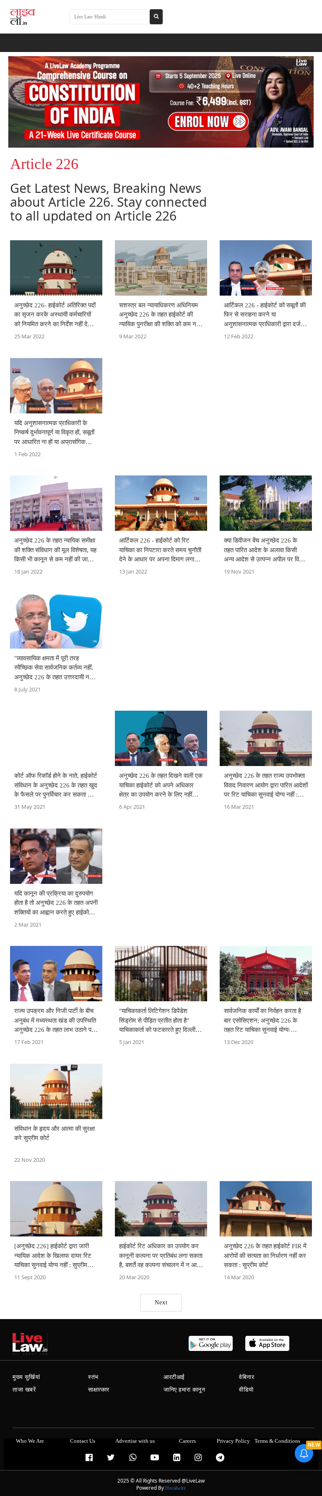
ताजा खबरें (24, 1390)
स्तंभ (93, 1377)
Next (161, 1302)
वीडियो (246, 1390)
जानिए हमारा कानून (184, 1390)
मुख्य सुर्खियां (26, 1377)
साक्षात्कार (98, 1390)
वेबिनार (246, 1377)
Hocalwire (175, 1488)
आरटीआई (174, 1377)
